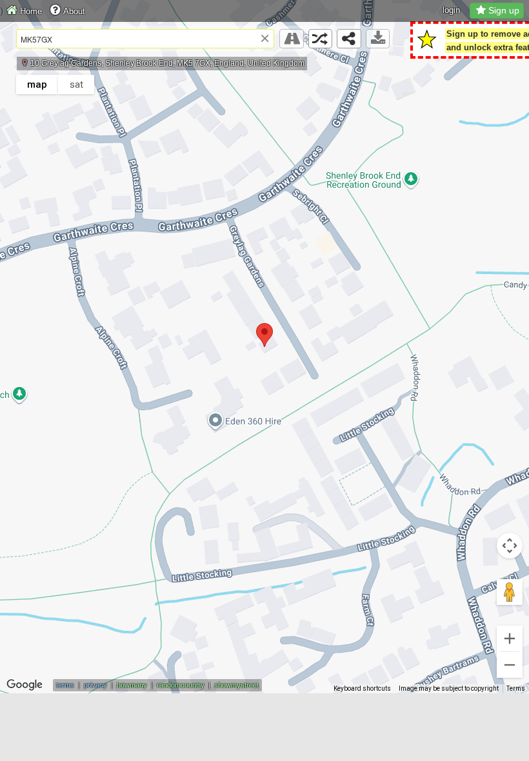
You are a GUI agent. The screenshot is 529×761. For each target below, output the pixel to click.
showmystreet (236, 685)
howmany (132, 685)
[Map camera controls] (510, 545)
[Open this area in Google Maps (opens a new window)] (24, 685)
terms (65, 685)
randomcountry (181, 685)
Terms (515, 688)
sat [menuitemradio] (76, 84)
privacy (95, 685)
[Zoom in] (510, 638)
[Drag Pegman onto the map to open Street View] (510, 592)
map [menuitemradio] (37, 84)
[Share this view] (349, 38)
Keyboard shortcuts (362, 688)
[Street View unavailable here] (291, 38)
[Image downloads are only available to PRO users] (378, 38)
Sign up (503, 10)
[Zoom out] (510, 665)
